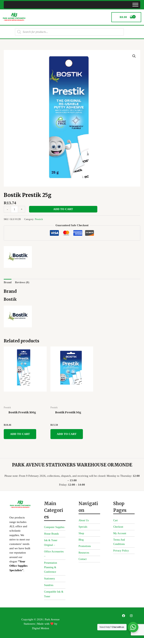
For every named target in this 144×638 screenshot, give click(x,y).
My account (119, 533)
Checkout (118, 526)
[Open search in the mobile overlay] (69, 32)
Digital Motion (40, 628)
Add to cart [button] (20, 433)
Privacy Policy (121, 550)
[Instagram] (131, 615)
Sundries (48, 585)
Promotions (85, 546)
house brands (51, 533)
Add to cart (63, 209)
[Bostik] (18, 257)
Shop (81, 533)
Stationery (49, 578)
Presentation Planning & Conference (50, 567)
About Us (84, 520)
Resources (84, 552)
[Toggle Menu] (135, 4)
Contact (83, 559)
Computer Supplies (54, 527)
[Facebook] (123, 615)
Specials (83, 526)
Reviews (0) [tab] (22, 282)
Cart (115, 520)
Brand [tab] (7, 282)
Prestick (39, 219)
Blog (81, 539)
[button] (134, 56)
